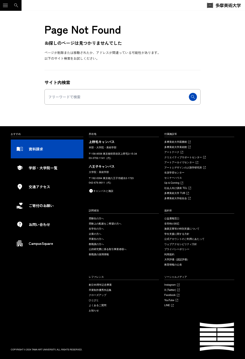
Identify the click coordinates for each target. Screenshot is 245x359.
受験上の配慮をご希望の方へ (105, 223)
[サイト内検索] (16, 5)
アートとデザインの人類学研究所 (183, 167)
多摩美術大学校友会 (175, 198)
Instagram (170, 284)
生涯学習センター (174, 172)
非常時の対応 (171, 223)
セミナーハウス (173, 177)
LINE (167, 305)
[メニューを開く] (5, 5)
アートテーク (171, 152)
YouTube (169, 300)
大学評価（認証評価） (176, 259)
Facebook (170, 295)
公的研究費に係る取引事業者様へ (107, 249)
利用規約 (169, 254)
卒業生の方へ (96, 239)
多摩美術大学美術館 (175, 147)
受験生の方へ (96, 218)
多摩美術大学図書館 (175, 141)
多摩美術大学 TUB (174, 193)
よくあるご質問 (97, 305)
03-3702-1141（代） (100, 158)
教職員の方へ (96, 244)
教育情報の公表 (173, 264)
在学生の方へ (96, 228)
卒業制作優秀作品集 (100, 290)
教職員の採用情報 (99, 254)
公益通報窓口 (171, 218)
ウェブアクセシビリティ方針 (180, 244)
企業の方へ (95, 233)
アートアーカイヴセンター (179, 162)
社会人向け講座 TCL (175, 188)
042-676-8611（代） (100, 182)
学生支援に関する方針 (176, 233)
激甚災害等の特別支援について (181, 228)
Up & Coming (171, 182)
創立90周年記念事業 (100, 284)
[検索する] (193, 97)
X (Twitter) (170, 290)
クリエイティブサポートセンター (183, 157)
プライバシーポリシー (176, 249)
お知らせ (94, 310)
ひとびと (94, 300)
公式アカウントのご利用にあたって (184, 239)
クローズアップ (97, 295)
